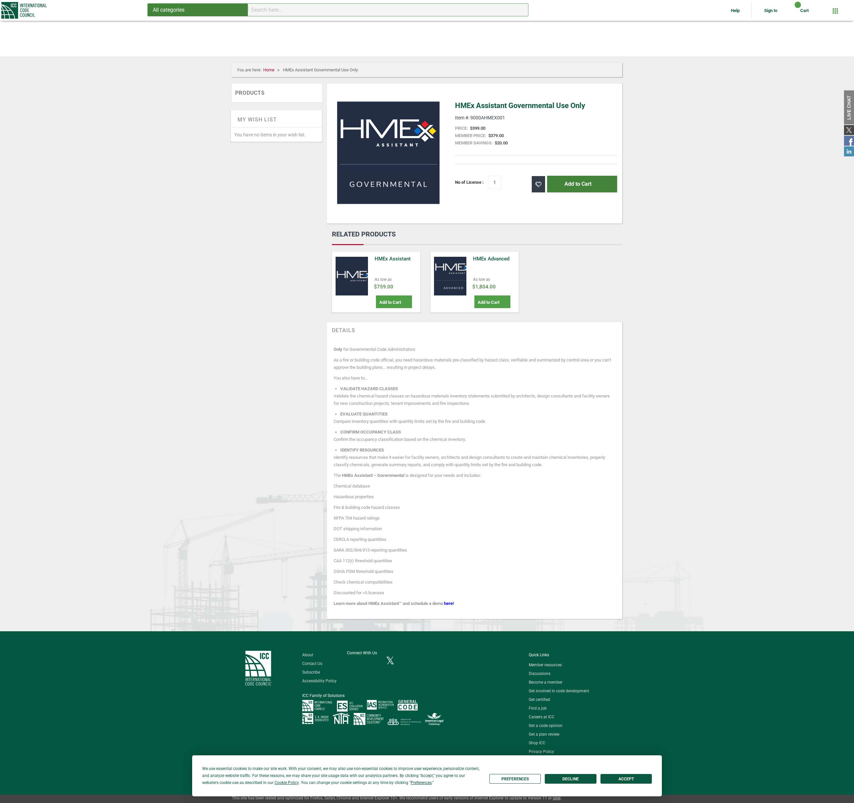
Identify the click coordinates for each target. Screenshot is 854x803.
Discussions (539, 673)
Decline (570, 779)
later (557, 798)
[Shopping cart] (792, 13)
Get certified (539, 699)
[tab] (343, 330)
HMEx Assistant (393, 259)
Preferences (515, 779)
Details (343, 330)
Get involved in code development (559, 691)
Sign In (770, 10)
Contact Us (312, 663)
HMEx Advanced (491, 259)
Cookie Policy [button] (287, 782)
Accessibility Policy (319, 681)
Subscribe (311, 672)
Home (269, 69)
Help (736, 10)
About (307, 655)
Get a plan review (544, 734)
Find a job (538, 708)
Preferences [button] (421, 782)
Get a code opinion (545, 725)
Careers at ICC (541, 717)
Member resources (545, 665)
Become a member (545, 682)
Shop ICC (537, 743)
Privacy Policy (541, 751)
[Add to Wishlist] (538, 184)
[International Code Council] (24, 10)
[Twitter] (390, 661)
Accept (626, 779)
